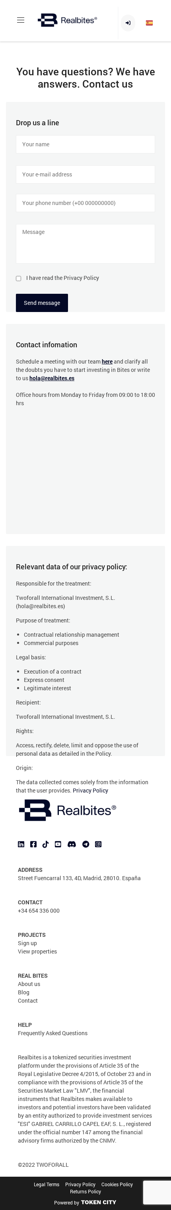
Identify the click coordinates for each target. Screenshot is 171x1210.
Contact (28, 1000)
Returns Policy (85, 1191)
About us (29, 984)
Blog (23, 992)
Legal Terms (46, 1184)
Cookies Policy (117, 1184)
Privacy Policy (90, 790)
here (107, 361)
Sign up (27, 943)
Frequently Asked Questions (52, 1033)
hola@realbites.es (51, 378)
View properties (37, 951)
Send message (42, 302)
